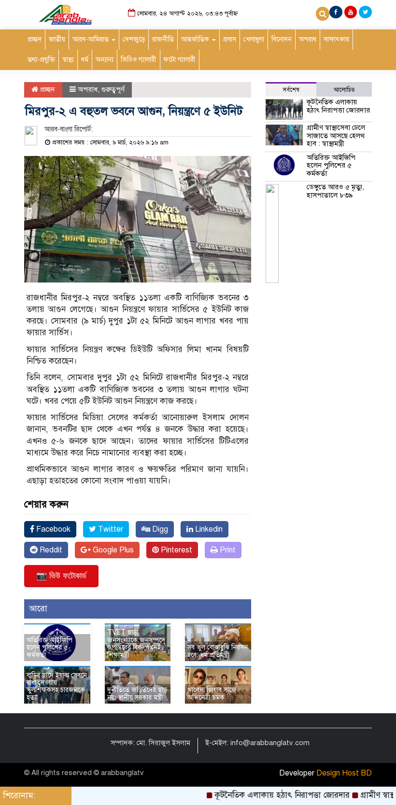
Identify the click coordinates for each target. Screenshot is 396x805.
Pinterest (175, 550)
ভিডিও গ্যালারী (138, 60)
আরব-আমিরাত (91, 39)
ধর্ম (84, 60)
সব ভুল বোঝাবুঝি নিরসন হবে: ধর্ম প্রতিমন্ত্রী (217, 651)
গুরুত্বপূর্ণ (113, 89)
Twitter (109, 529)
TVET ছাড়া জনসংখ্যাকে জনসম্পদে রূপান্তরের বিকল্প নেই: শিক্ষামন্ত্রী (136, 643)
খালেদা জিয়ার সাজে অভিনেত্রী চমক (212, 693)
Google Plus (112, 550)
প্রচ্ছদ (35, 39)
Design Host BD (344, 773)
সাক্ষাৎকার (336, 39)
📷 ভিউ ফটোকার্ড (61, 575)
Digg (159, 529)
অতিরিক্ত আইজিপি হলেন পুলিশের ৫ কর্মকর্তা (49, 647)
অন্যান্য (104, 60)
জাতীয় (57, 39)
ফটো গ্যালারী (180, 60)
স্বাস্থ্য (68, 60)
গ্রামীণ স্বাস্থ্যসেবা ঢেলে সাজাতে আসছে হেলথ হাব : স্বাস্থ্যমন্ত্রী (336, 135)
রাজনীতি (163, 39)
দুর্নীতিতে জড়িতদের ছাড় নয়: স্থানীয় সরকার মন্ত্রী (137, 693)
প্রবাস (229, 39)
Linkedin (208, 529)
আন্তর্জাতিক (196, 39)
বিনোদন (281, 39)
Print (227, 550)
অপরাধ (307, 39)
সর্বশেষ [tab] (291, 89)
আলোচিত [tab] (344, 89)
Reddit (50, 550)
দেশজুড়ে (134, 39)
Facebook (52, 529)
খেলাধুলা (253, 39)
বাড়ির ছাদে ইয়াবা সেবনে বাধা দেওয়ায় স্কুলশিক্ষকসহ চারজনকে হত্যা (57, 686)
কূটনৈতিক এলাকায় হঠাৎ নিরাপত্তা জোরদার (338, 106)
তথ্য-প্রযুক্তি (41, 60)
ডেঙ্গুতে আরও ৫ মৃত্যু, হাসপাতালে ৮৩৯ (335, 191)
